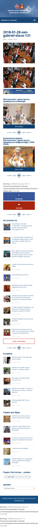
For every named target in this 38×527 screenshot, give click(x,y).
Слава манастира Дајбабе (20, 448)
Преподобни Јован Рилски (20, 275)
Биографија (19, 126)
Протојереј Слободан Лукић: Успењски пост (21, 379)
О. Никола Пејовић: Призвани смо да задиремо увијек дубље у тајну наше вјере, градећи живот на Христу (22, 240)
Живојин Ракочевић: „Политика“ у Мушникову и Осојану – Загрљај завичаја (22, 390)
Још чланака (19, 341)
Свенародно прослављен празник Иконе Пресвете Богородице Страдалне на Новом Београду (23, 297)
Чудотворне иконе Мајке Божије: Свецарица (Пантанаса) (22, 286)
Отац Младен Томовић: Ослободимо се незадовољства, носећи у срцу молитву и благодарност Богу (22, 226)
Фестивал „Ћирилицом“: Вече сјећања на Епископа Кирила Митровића (21, 428)
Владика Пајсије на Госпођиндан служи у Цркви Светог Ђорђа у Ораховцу (22, 460)
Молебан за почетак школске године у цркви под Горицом (21, 417)
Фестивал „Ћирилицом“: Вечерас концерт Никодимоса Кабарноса (22, 439)
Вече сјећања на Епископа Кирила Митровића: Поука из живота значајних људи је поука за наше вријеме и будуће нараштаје (22, 253)
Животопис (19, 169)
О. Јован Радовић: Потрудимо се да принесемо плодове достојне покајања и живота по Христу (23, 309)
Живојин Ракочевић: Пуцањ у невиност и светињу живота (21, 368)
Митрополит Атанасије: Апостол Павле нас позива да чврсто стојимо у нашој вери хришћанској (23, 331)
